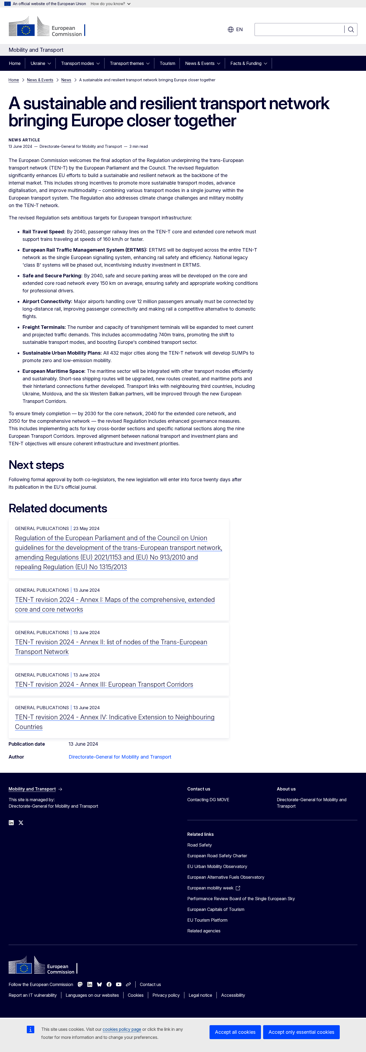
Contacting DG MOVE (208, 799)
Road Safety (199, 845)
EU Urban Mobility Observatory (217, 866)
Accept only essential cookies (301, 1032)
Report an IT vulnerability (33, 995)
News (66, 80)
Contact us (150, 984)
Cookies (136, 995)
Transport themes (127, 63)
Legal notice (200, 995)
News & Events (200, 63)
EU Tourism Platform (207, 920)
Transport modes (77, 63)
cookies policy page (122, 1029)
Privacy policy (166, 995)
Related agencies (204, 930)
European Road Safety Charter (217, 855)
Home (15, 63)
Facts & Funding (246, 63)
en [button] (239, 29)
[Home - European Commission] (52, 27)
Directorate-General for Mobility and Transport (120, 757)
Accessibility (233, 995)
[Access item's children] (50, 63)
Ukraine (38, 63)
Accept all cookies (235, 1032)
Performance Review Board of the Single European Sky (241, 898)
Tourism (167, 63)
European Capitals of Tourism (215, 909)
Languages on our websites (92, 995)
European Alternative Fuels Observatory (225, 877)
